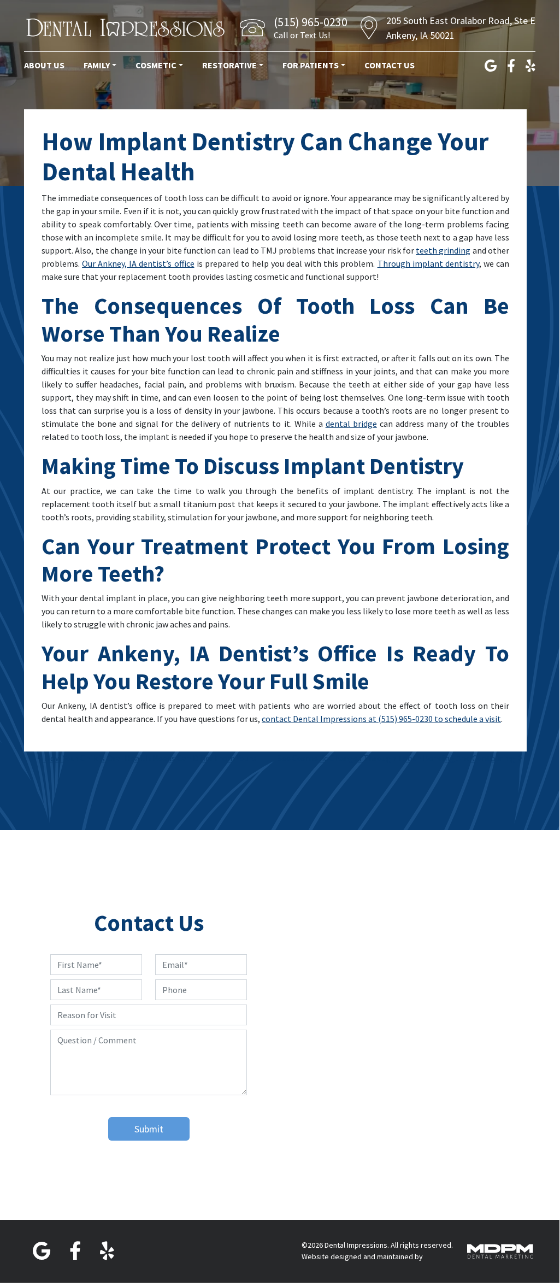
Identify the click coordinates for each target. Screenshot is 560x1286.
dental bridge (351, 423)
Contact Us (389, 65)
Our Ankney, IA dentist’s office (138, 263)
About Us (44, 65)
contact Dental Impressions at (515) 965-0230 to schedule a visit (381, 718)
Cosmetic (155, 65)
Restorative (229, 65)
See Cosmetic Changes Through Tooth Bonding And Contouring (397, 758)
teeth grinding (443, 250)
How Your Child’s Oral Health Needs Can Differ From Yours (149, 758)
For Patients (310, 65)
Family (97, 65)
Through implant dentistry (428, 263)
